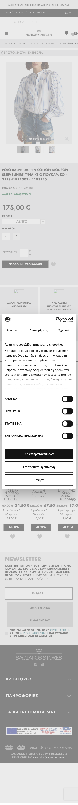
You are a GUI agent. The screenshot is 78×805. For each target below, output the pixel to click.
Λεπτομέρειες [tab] (38, 330)
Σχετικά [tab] (63, 330)
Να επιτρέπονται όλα (39, 454)
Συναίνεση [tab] (14, 330)
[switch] (63, 409)
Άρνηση (38, 480)
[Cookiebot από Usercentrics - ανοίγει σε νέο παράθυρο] (56, 319)
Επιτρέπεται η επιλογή (39, 467)
